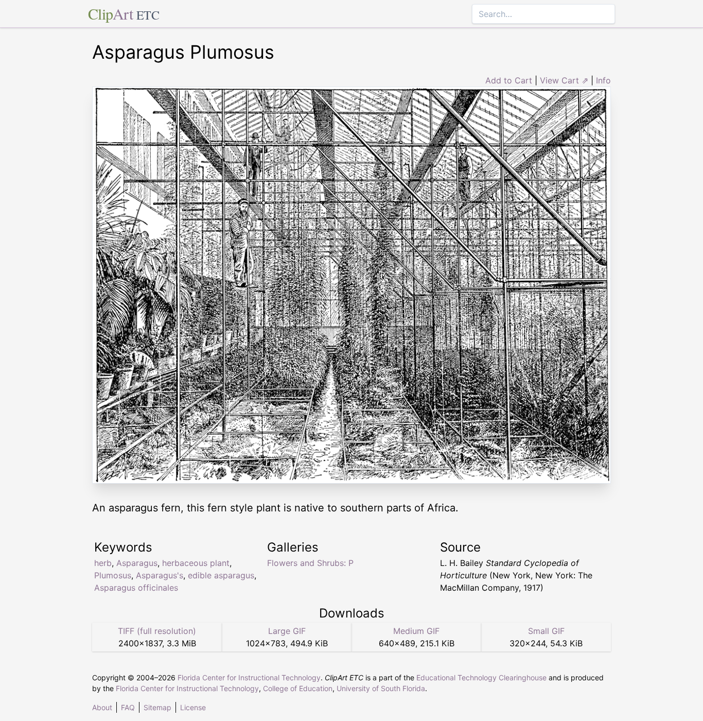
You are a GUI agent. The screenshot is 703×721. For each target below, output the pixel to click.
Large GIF (287, 631)
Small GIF (546, 631)
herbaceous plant (196, 563)
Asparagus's (159, 575)
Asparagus (136, 563)
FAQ (128, 707)
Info (603, 80)
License (193, 707)
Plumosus (112, 575)
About (102, 707)
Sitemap (157, 707)
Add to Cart (508, 80)
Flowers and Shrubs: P (310, 563)
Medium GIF (416, 631)
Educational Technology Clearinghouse (481, 677)
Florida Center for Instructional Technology (249, 677)
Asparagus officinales (136, 587)
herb (103, 563)
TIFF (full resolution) (157, 631)
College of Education (297, 688)
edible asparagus (221, 575)
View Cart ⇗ (564, 80)
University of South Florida (381, 688)
